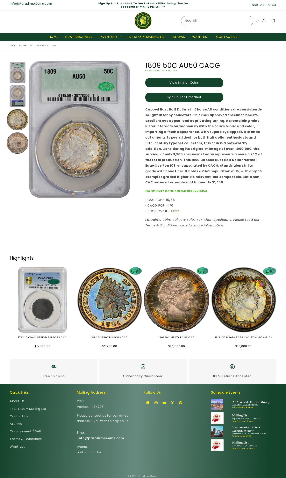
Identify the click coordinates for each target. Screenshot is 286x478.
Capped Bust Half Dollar (161, 70)
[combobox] (217, 20)
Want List (17, 446)
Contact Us (19, 416)
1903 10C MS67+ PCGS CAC (176, 337)
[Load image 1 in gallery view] (17, 72)
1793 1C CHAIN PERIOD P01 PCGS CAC (42, 337)
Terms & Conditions (26, 439)
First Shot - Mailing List (28, 409)
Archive (16, 424)
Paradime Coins (147, 476)
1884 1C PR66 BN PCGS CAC (109, 337)
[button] (108, 37)
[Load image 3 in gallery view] (17, 119)
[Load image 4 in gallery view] (17, 143)
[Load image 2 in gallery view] (17, 96)
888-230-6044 (89, 452)
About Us (17, 401)
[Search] (249, 20)
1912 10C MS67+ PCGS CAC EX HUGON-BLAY (243, 337)
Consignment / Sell (25, 431)
